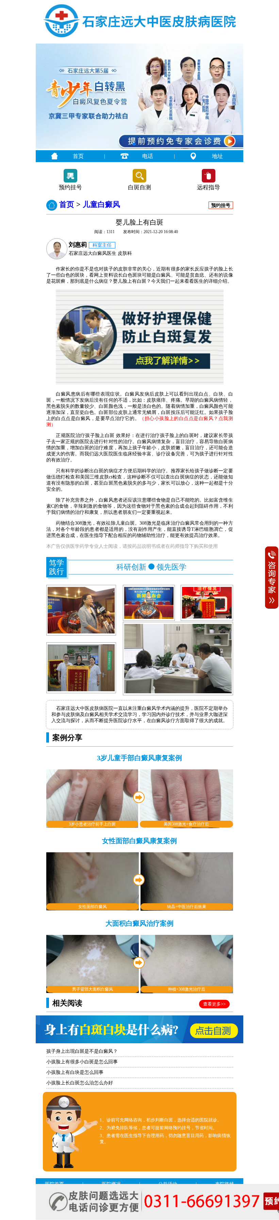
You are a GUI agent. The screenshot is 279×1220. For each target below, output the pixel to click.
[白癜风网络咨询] (139, 147)
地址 (217, 156)
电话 (147, 156)
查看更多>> (214, 1004)
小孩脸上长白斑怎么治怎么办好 (79, 1082)
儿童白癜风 (101, 204)
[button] (134, 144)
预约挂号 (70, 187)
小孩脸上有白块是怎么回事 (74, 1072)
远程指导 (208, 187)
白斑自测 (139, 187)
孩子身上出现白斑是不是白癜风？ (82, 1051)
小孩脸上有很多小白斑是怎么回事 (82, 1061)
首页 (78, 156)
